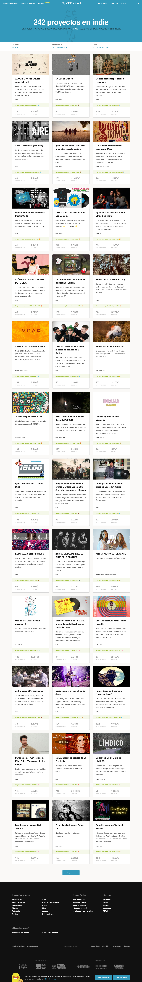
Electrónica (50, 28)
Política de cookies (50, 979)
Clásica (39, 28)
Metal (89, 28)
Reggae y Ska (106, 28)
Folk (59, 28)
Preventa (41, 3)
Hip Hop (67, 28)
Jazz (82, 28)
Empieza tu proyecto (28, 3)
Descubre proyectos (10, 3)
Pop (95, 28)
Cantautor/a (28, 28)
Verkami (71, 3)
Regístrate (114, 3)
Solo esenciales (103, 977)
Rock (117, 28)
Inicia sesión (102, 3)
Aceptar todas (122, 977)
